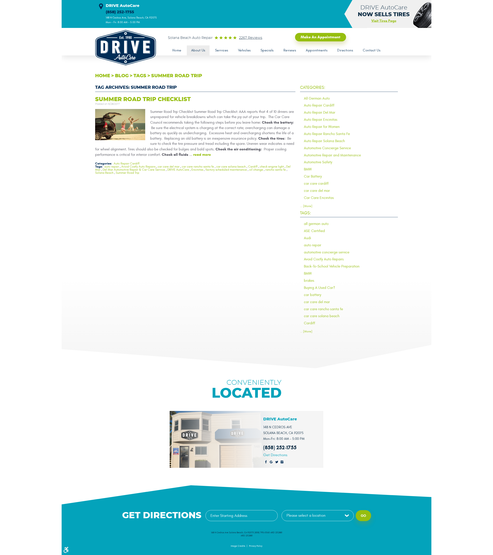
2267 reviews (250, 38)
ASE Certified (314, 231)
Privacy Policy (255, 546)
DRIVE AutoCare (178, 169)
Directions (345, 50)
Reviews (289, 50)
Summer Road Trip (176, 76)
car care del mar (168, 166)
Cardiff (252, 166)
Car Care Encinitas (319, 198)
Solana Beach (104, 172)
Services (221, 50)
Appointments (316, 50)
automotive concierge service (326, 252)
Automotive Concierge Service (327, 148)
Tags (139, 76)
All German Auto (317, 98)
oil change (256, 169)
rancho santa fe (275, 169)
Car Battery (313, 176)
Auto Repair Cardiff (126, 163)
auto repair (111, 166)
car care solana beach (231, 166)
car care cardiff (316, 183)
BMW (308, 169)
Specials (267, 50)
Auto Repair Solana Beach (324, 141)
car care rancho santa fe (198, 166)
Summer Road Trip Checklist (143, 99)
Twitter (276, 462)
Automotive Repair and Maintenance (332, 155)
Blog (122, 76)
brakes (309, 280)
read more (202, 154)
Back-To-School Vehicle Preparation (332, 266)
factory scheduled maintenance (226, 169)
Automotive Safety (318, 162)
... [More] (306, 206)
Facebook (266, 462)
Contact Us (371, 50)
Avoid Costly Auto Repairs (138, 166)
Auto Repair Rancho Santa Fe (327, 134)
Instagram (282, 462)
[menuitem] (177, 50)
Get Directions (275, 455)
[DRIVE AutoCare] (123, 47)
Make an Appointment (320, 37)
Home (176, 50)
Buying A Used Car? (319, 288)
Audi (307, 238)
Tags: (305, 212)
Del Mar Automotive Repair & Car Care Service (134, 169)
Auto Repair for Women (322, 127)
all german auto (316, 224)
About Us (198, 50)
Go (363, 516)
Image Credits (238, 546)
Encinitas (197, 169)
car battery (312, 295)
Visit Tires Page (383, 21)
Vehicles (244, 50)
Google (271, 462)
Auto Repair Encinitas (320, 119)
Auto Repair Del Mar (319, 112)
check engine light (272, 166)
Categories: (312, 87)
